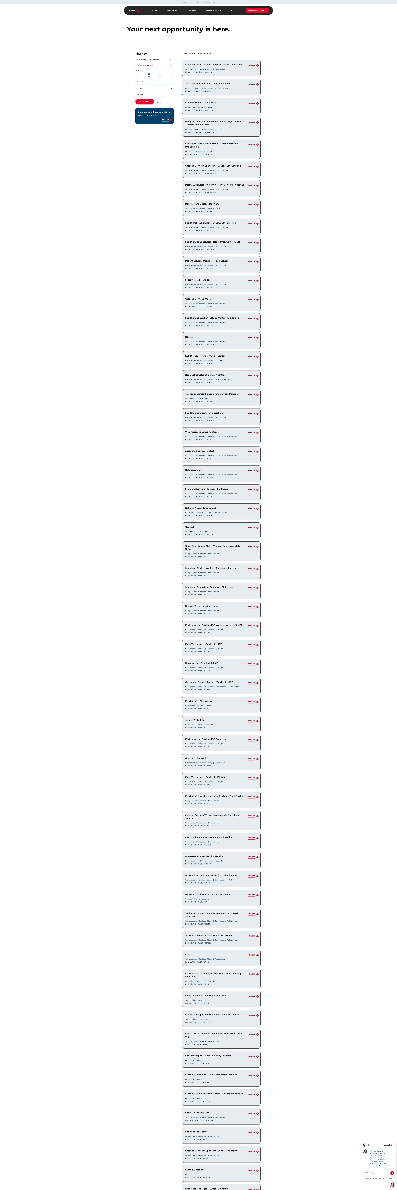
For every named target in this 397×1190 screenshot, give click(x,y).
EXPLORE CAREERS (256, 10)
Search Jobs (143, 102)
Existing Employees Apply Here (205, 2)
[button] (171, 65)
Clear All (159, 102)
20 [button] (149, 76)
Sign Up (165, 120)
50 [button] (160, 76)
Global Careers (186, 2)
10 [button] (136, 76)
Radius (140, 71)
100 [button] (173, 76)
